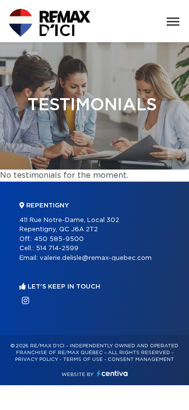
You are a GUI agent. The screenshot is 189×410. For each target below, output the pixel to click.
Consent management (141, 359)
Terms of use (83, 359)
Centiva (112, 373)
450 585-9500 (59, 239)
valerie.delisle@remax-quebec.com (96, 258)
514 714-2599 (57, 248)
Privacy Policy (36, 359)
